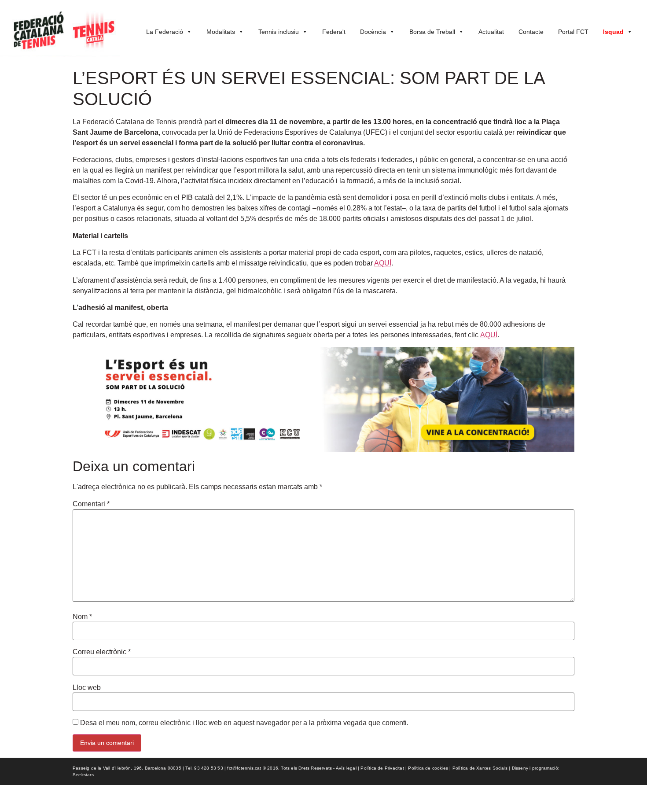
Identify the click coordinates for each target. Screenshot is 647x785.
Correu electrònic (102, 652)
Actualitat (491, 31)
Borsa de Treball (432, 31)
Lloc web (87, 687)
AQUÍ (382, 263)
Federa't (334, 31)
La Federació (164, 31)
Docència (373, 31)
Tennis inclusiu (278, 31)
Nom (82, 616)
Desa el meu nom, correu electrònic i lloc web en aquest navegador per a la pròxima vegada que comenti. (244, 722)
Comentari (91, 504)
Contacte (531, 31)
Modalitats (220, 31)
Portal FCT (573, 31)
